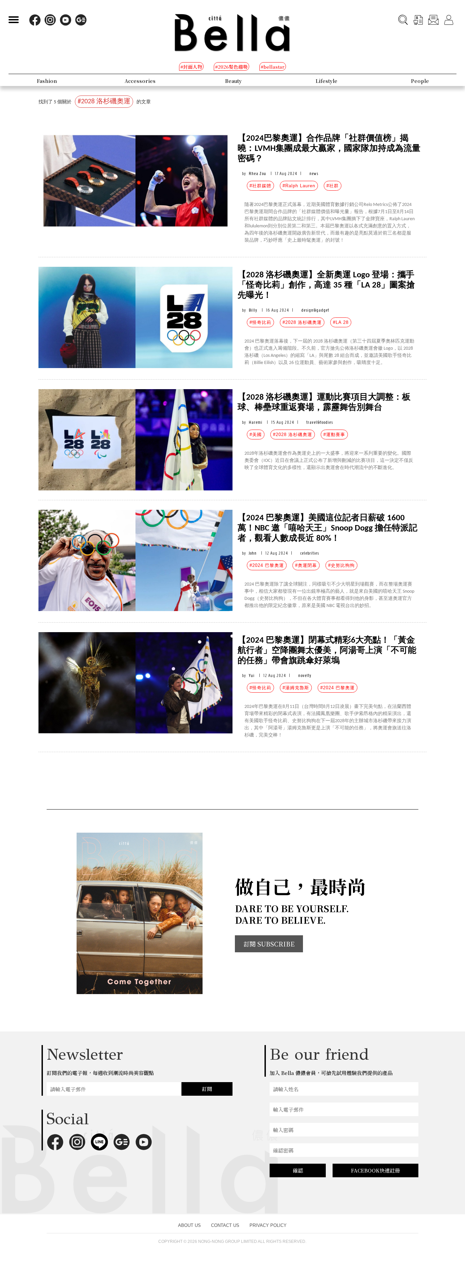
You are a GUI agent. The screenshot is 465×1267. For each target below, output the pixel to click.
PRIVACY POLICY (268, 1225)
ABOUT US (189, 1225)
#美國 (256, 434)
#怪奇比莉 (260, 322)
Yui (252, 675)
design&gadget (315, 310)
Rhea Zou (257, 173)
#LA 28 (341, 322)
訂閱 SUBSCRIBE (268, 943)
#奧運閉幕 (306, 565)
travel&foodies (319, 422)
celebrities (309, 553)
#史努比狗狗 (341, 565)
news (313, 173)
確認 (298, 1170)
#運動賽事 (334, 434)
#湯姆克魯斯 (296, 687)
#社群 (332, 185)
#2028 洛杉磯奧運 (302, 322)
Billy (253, 310)
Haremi (255, 422)
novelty (304, 675)
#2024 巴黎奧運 (267, 565)
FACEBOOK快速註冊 (375, 1170)
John (253, 553)
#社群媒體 (260, 185)
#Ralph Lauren (299, 185)
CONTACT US (225, 1225)
